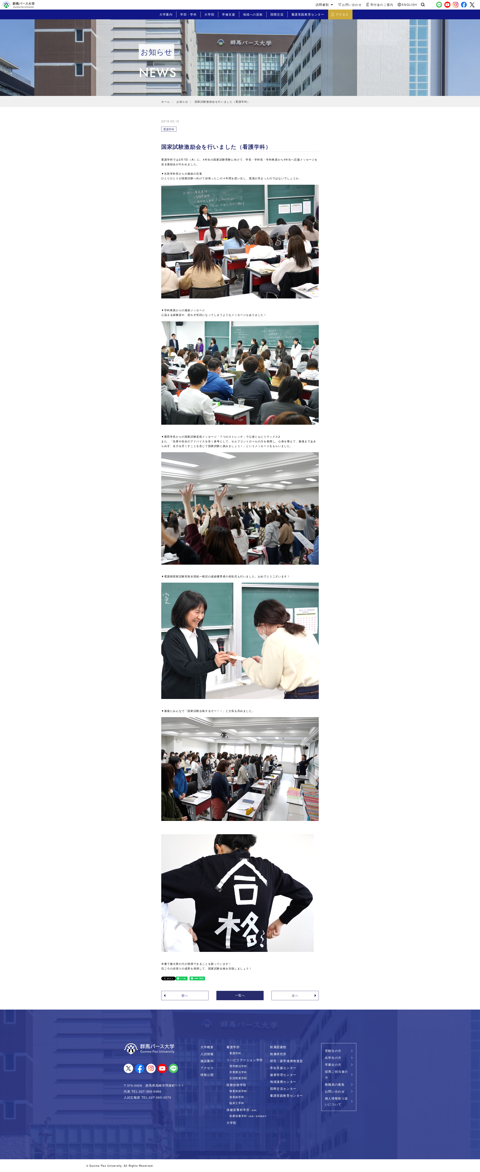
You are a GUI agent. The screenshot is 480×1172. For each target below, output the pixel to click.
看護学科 (235, 1053)
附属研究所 (278, 1054)
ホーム (165, 101)
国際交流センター (283, 1088)
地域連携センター (283, 1081)
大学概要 (207, 1047)
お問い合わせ (352, 4)
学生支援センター (283, 1068)
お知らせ (182, 101)
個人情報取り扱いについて (336, 1101)
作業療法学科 (238, 1072)
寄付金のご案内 (381, 4)
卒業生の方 (333, 1064)
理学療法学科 (238, 1066)
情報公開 (207, 1075)
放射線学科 (237, 1097)
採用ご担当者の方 (336, 1074)
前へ (185, 995)
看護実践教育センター (286, 1095)
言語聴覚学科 (238, 1078)
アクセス (207, 1068)
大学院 (231, 1122)
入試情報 (207, 1054)
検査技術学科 (238, 1091)
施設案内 (207, 1061)
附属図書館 (278, 1047)
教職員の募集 (335, 1084)
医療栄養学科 (248, 1116)
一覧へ (240, 995)
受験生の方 (333, 1051)
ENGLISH (409, 4)
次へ (295, 995)
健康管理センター (283, 1075)
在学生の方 (333, 1057)
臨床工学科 (237, 1103)
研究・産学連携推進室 (286, 1061)
